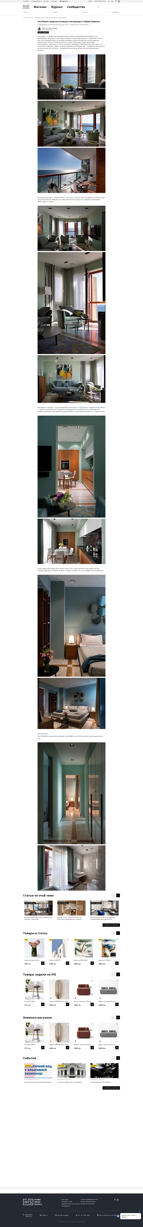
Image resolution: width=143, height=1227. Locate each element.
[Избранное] (116, 1)
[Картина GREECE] (59, 948)
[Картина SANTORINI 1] (84, 948)
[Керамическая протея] (34, 948)
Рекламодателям (36, 1)
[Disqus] (71, 1113)
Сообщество (76, 7)
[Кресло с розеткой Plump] (84, 990)
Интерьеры (85, 12)
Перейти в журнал (111, 925)
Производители (66, 1206)
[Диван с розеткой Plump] (109, 990)
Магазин (40, 7)
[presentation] (113, 895)
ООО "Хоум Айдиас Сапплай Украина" (75, 1221)
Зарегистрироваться (100, 1)
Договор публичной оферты (88, 1201)
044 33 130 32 (28, 1214)
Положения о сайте (67, 1201)
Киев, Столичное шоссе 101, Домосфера (109, 1215)
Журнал (57, 7)
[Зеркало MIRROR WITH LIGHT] (59, 990)
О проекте (26, 1)
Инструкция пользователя (88, 1203)
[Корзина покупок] (119, 2)
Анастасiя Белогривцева (49, 28)
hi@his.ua (45, 1215)
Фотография (115, 12)
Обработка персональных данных (71, 1203)
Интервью (55, 12)
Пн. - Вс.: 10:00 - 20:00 (83, 1215)
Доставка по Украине (63, 1215)
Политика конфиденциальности (89, 1199)
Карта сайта (65, 1199)
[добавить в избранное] (43, 939)
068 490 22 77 (28, 1216)
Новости (26, 12)
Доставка (46, 1)
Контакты (54, 1)
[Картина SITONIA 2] (109, 948)
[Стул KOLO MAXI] (34, 990)
